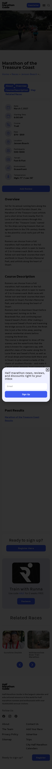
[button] (47, 369)
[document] (26, 384)
